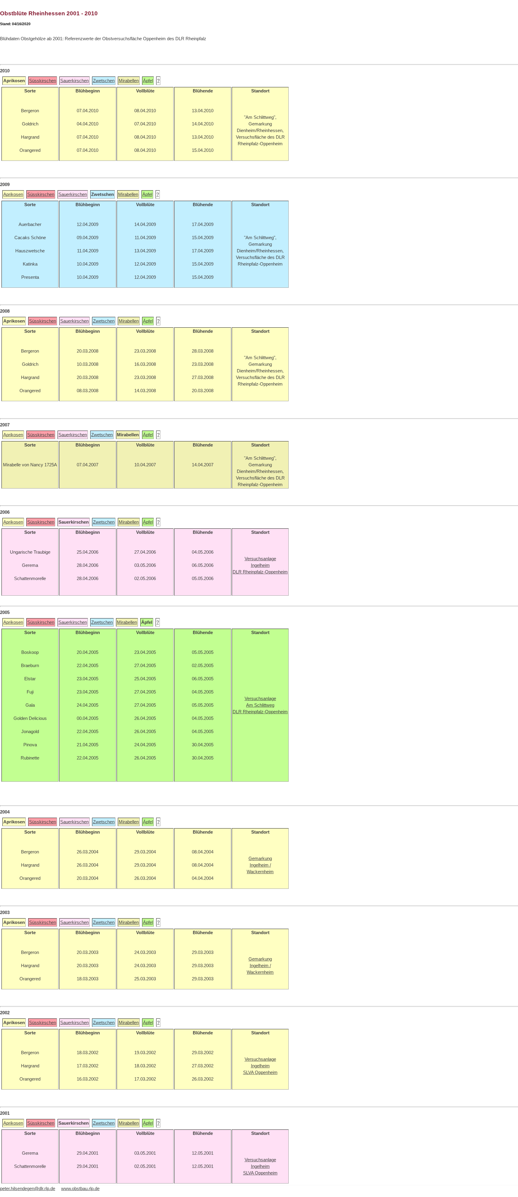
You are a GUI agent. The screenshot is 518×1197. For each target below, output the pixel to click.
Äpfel (148, 80)
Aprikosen (13, 194)
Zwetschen (104, 80)
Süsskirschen (42, 80)
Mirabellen (129, 80)
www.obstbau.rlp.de (80, 1188)
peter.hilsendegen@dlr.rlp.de (27, 1188)
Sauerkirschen (74, 80)
